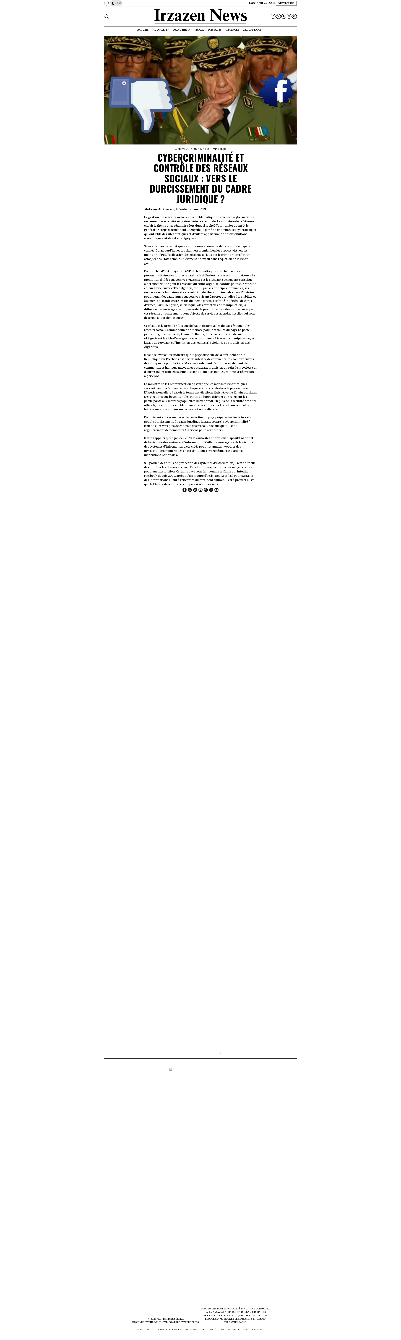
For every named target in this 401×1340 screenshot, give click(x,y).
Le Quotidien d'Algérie (248, 1315)
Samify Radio (237, 1322)
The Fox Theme (157, 1322)
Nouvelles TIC (200, 149)
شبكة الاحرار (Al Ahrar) (221, 1312)
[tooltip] (273, 16)
